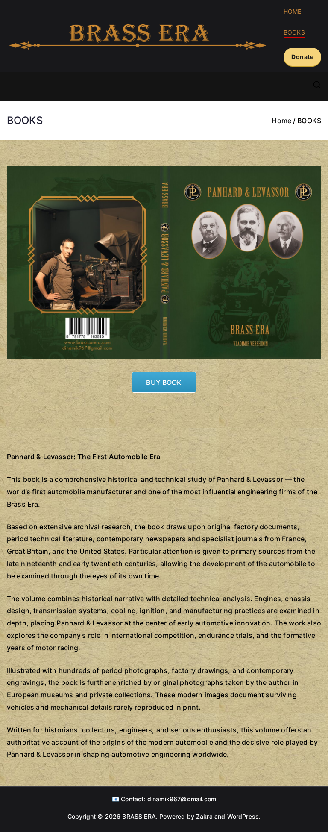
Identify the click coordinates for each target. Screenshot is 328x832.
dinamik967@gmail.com (181, 798)
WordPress (243, 816)
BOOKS (294, 32)
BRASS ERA (138, 816)
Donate (302, 56)
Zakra (204, 816)
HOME (293, 11)
